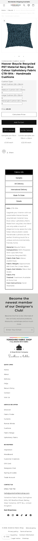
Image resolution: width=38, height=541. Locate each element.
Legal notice (15, 538)
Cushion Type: (7, 81)
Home (4, 10)
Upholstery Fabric (11, 437)
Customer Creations (11, 459)
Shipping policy (11, 535)
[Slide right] (23, 56)
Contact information (26, 535)
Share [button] (11, 152)
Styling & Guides (10, 473)
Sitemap (25, 538)
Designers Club (10, 468)
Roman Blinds (9, 423)
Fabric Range (9, 433)
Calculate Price (19, 114)
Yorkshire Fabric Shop (16, 528)
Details (19, 201)
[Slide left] (14, 56)
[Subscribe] (31, 329)
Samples (19, 178)
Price (4, 109)
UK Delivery (19, 184)
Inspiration (8, 450)
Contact (7, 393)
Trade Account (9, 477)
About (6, 374)
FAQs (6, 383)
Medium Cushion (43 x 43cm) (13, 90)
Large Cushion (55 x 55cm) (12, 95)
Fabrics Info (19, 172)
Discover (7, 410)
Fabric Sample (8, 130)
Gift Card (7, 463)
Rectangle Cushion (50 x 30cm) (14, 101)
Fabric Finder (9, 414)
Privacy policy (13, 531)
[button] (4, 5)
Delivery (7, 379)
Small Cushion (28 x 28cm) (12, 84)
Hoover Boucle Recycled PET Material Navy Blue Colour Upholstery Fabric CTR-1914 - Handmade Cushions (18, 13)
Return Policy (9, 388)
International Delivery (19, 190)
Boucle (10, 10)
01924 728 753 (9, 489)
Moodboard (8, 454)
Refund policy (31, 528)
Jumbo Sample (26, 130)
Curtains (7, 419)
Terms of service (26, 531)
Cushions (7, 428)
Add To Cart (19, 122)
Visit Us (7, 397)
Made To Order (19, 195)
